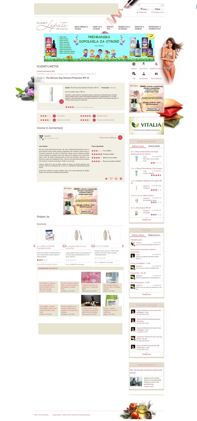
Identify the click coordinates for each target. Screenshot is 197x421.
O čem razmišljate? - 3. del (140, 263)
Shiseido (113, 88)
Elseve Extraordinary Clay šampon (146, 168)
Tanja (145, 157)
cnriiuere (138, 242)
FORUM (134, 69)
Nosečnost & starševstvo (155, 28)
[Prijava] (139, 9)
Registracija (142, 12)
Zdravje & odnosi (139, 28)
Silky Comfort (142, 196)
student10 (139, 266)
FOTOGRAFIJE (156, 79)
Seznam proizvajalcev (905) (46, 71)
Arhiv (68, 415)
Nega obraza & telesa (81, 28)
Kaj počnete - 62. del (138, 273)
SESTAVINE (144, 79)
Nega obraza (50, 74)
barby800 (47, 136)
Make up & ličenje (97, 28)
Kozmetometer (41, 74)
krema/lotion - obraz (62, 74)
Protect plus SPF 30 (140, 208)
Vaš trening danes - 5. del (140, 283)
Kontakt (64, 415)
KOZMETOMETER (156, 69)
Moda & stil (110, 28)
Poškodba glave (136, 240)
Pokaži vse (146, 220)
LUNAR (102, 246)
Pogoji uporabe (57, 415)
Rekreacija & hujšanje (124, 28)
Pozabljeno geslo (158, 12)
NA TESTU (143, 69)
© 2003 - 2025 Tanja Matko (41, 415)
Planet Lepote (53, 25)
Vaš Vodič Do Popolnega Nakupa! (81, 415)
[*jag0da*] (146, 186)
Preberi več (148, 386)
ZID (134, 79)
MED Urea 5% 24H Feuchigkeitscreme (45, 247)
